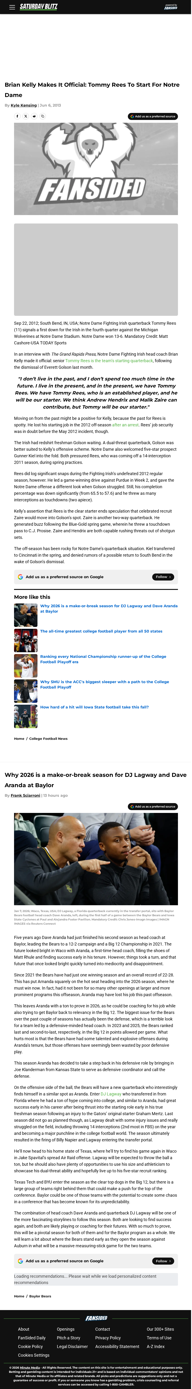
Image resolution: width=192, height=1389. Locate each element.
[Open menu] (12, 7)
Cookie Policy (30, 1346)
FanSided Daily (32, 1337)
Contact (102, 1329)
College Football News (48, 739)
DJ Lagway (111, 1093)
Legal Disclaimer (72, 1346)
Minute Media (30, 1367)
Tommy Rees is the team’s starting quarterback (109, 360)
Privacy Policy (108, 1337)
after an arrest (125, 424)
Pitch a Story (68, 1337)
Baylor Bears (40, 1296)
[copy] (42, 116)
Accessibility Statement (117, 1346)
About (23, 1329)
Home (19, 739)
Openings (65, 1329)
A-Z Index (156, 1346)
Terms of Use (159, 1337)
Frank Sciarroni (25, 795)
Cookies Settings (33, 1355)
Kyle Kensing (24, 105)
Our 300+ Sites (160, 1329)
